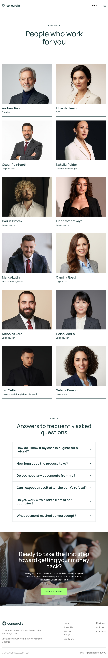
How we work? (68, 633)
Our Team (69, 638)
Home (67, 623)
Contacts (101, 631)
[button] (95, 5)
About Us (68, 627)
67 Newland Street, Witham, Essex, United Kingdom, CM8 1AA (22, 632)
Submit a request (54, 591)
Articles (100, 627)
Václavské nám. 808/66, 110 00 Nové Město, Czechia (22, 640)
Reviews (100, 623)
